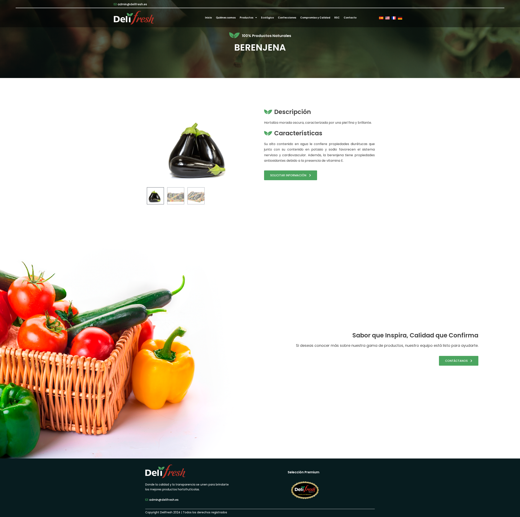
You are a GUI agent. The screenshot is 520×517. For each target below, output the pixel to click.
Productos (246, 17)
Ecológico (267, 17)
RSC (337, 17)
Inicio (208, 17)
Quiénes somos (226, 17)
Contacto (350, 17)
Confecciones (287, 17)
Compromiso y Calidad (315, 17)
